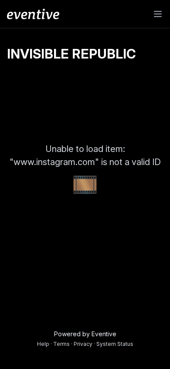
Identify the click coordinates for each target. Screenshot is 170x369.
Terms (61, 344)
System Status (114, 344)
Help (43, 344)
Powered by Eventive (85, 334)
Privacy (83, 344)
